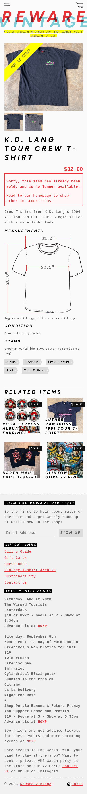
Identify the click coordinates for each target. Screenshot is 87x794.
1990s (11, 362)
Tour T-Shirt (34, 370)
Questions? (15, 564)
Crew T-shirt (59, 362)
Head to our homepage (28, 196)
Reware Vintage (35, 784)
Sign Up (70, 533)
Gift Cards (15, 558)
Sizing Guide (17, 552)
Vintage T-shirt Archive (30, 570)
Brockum (32, 362)
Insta (77, 784)
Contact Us (15, 583)
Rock (10, 370)
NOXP (31, 741)
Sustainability (20, 576)
